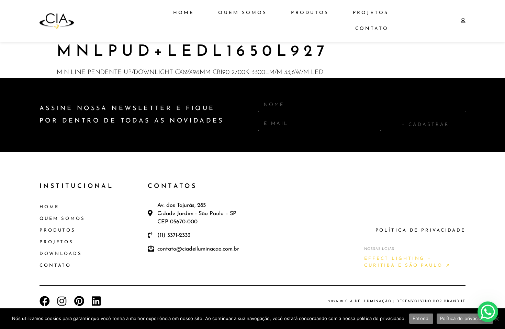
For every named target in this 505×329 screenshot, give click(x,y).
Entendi (421, 318)
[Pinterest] (79, 301)
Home (183, 13)
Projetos (371, 13)
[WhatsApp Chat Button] (488, 311)
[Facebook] (45, 301)
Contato (372, 28)
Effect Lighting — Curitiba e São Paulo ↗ (407, 262)
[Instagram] (62, 301)
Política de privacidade (465, 318)
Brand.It (454, 301)
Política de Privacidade (420, 230)
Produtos (310, 13)
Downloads (61, 254)
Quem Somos (242, 13)
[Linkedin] (96, 301)
